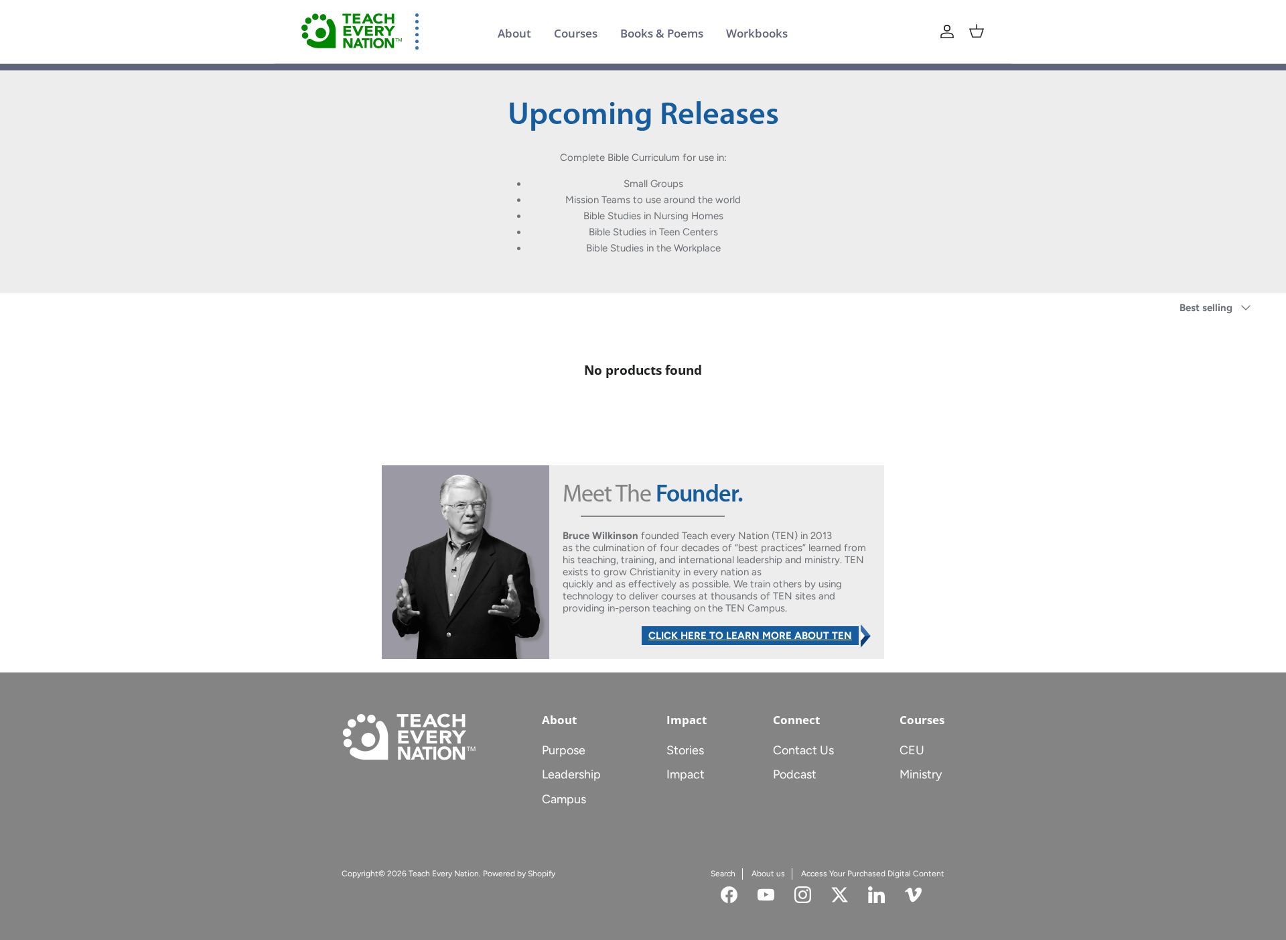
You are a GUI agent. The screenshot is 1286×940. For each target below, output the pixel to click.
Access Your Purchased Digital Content (872, 873)
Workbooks (757, 33)
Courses (575, 33)
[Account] (947, 31)
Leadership (571, 774)
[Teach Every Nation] (351, 31)
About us (768, 873)
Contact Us (803, 750)
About (514, 33)
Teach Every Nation (444, 873)
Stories (685, 750)
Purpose (563, 750)
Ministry (921, 774)
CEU (912, 750)
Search (723, 873)
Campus (564, 799)
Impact (685, 774)
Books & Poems (661, 33)
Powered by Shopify (519, 873)
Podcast (794, 774)
